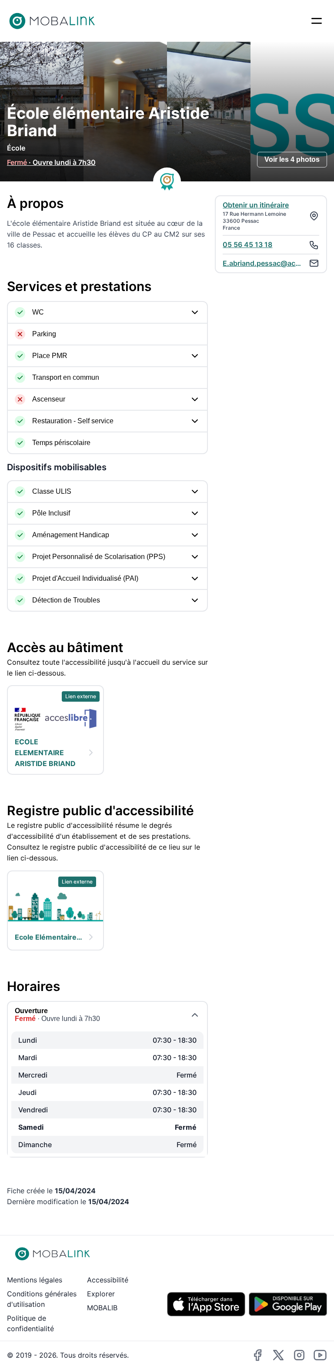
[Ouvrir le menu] (316, 20)
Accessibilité (107, 1279)
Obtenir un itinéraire (256, 205)
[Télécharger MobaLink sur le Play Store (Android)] (288, 1304)
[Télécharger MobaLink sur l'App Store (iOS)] (206, 1304)
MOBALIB (102, 1307)
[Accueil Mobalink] (52, 21)
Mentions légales (34, 1279)
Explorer (101, 1293)
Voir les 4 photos (292, 159)
